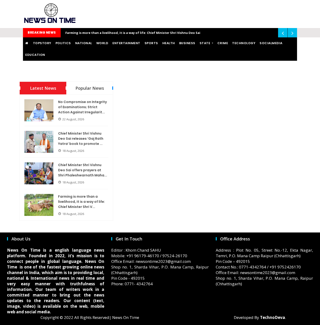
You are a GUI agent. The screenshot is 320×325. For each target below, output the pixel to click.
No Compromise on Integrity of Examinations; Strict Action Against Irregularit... (82, 107)
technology (243, 43)
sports (151, 43)
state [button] (205, 43)
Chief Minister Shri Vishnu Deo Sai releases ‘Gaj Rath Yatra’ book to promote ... (80, 138)
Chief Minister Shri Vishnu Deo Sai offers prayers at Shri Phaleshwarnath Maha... (82, 170)
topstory (42, 43)
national (83, 43)
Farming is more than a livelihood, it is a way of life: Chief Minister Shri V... (81, 201)
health (168, 43)
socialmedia (271, 43)
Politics (63, 43)
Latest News (43, 88)
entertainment (126, 43)
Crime (222, 43)
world (102, 43)
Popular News (89, 88)
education (35, 55)
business (187, 43)
